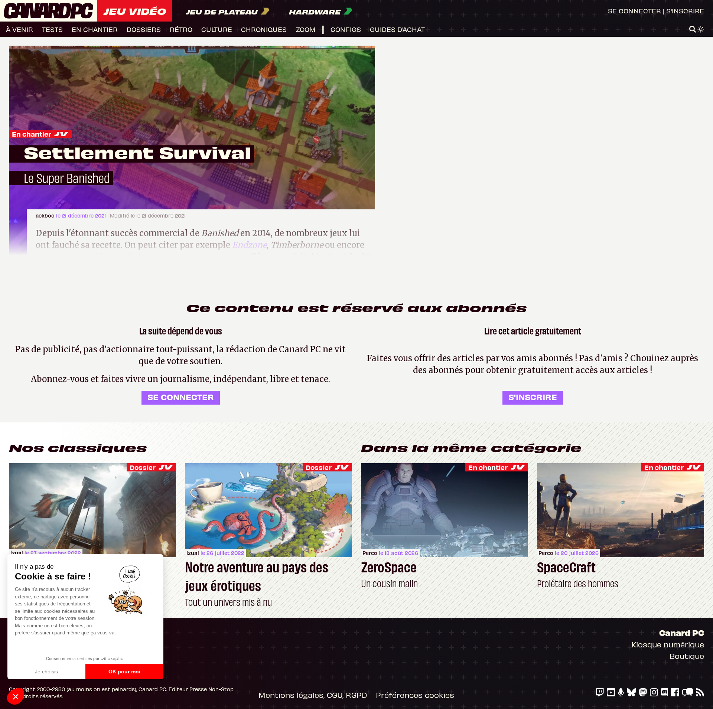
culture (216, 29)
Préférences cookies (415, 694)
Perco (369, 553)
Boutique (687, 655)
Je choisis (46, 671)
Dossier (143, 467)
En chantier (31, 134)
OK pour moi (124, 671)
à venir (19, 29)
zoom (306, 29)
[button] (16, 696)
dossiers (144, 29)
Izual (16, 553)
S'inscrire (685, 10)
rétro (181, 29)
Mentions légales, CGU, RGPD (312, 694)
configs (346, 29)
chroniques (264, 29)
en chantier (95, 29)
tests (52, 29)
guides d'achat (397, 29)
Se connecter (634, 10)
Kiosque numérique (667, 644)
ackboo (46, 215)
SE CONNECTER (180, 396)
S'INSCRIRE (532, 396)
